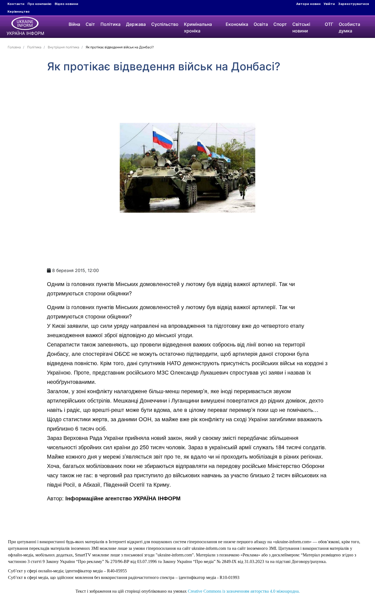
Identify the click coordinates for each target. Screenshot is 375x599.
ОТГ (329, 24)
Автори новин (308, 3)
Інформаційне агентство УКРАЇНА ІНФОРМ (123, 498)
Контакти (15, 3)
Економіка (237, 24)
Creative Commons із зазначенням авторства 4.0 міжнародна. (244, 591)
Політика (110, 24)
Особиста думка (349, 27)
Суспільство (164, 24)
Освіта (261, 24)
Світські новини (301, 27)
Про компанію (39, 3)
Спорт (280, 24)
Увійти (329, 3)
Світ (90, 24)
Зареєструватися (353, 3)
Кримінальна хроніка (198, 27)
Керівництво (18, 11)
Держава (136, 24)
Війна (74, 24)
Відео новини (66, 3)
